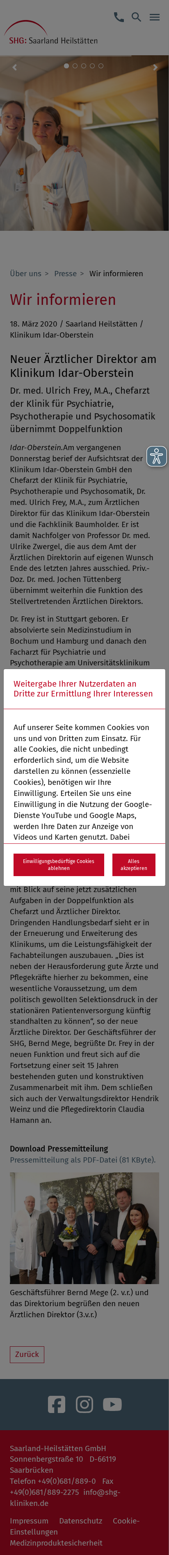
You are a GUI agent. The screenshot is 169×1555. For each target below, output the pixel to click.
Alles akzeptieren (134, 865)
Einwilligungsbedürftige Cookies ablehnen (58, 865)
